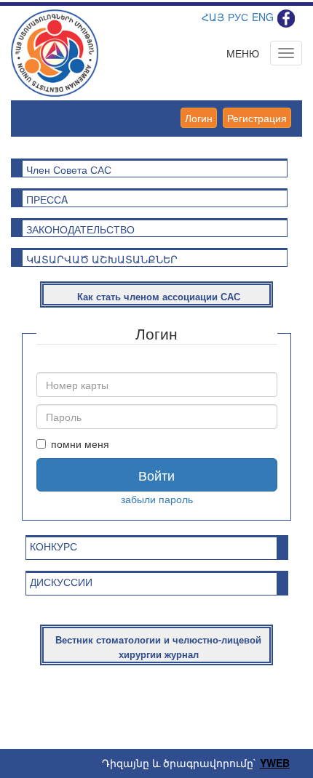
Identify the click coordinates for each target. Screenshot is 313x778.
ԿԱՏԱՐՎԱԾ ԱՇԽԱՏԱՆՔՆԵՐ (102, 259)
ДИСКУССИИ (61, 581)
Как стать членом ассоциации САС (158, 296)
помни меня (80, 443)
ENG (263, 16)
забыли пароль (157, 499)
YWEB (275, 762)
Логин (199, 118)
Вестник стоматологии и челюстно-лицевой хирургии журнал (158, 647)
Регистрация (257, 118)
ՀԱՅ (213, 16)
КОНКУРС (53, 546)
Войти (156, 474)
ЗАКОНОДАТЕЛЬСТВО (80, 229)
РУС (238, 16)
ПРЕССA (47, 199)
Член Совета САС (68, 169)
